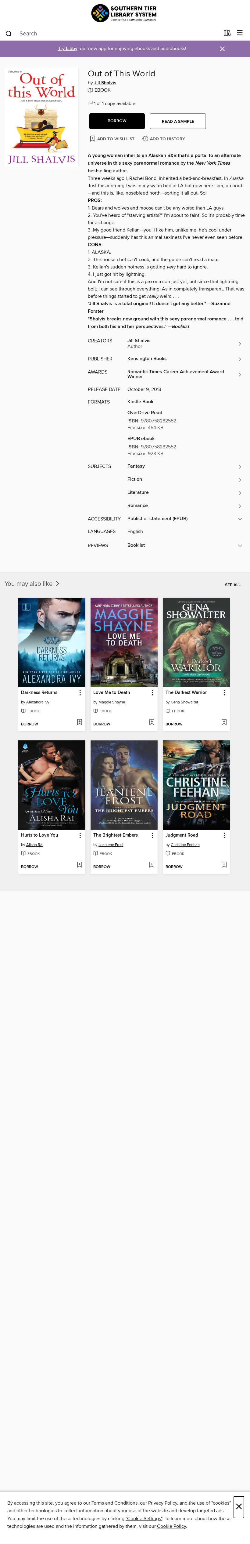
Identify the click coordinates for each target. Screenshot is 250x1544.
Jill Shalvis (105, 83)
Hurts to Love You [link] (39, 835)
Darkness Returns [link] (39, 692)
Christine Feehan (185, 844)
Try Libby (67, 49)
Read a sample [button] (178, 121)
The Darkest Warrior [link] (186, 692)
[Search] (9, 33)
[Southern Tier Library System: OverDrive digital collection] (125, 13)
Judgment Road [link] (182, 835)
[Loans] (227, 34)
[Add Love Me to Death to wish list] (151, 723)
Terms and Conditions (114, 1503)
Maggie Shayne (111, 702)
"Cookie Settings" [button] (144, 1519)
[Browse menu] (239, 33)
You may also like (29, 584)
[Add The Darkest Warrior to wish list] (224, 723)
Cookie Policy (171, 1526)
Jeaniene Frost (110, 844)
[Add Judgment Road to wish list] (224, 865)
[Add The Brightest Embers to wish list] (151, 865)
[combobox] (112, 33)
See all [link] (233, 585)
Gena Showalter (184, 702)
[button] (117, 121)
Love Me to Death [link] (111, 692)
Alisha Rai (34, 844)
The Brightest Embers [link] (115, 835)
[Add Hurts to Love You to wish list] (79, 865)
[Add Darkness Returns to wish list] (79, 723)
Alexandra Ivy (37, 702)
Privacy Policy (162, 1503)
